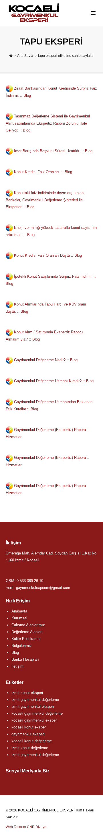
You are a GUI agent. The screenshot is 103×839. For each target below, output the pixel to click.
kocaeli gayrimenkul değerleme (37, 713)
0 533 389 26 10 (30, 581)
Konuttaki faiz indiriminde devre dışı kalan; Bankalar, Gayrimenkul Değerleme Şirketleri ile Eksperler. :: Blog (45, 200)
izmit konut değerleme (29, 748)
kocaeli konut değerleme (31, 741)
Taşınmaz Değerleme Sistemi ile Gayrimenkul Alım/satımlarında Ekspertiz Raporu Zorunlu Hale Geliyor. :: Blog (48, 123)
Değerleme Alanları (27, 632)
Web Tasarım (16, 827)
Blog (15, 652)
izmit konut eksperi (27, 693)
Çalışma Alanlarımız (28, 625)
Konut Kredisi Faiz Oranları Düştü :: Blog (48, 255)
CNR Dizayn (36, 827)
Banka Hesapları (25, 659)
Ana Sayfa (25, 56)
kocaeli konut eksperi (29, 727)
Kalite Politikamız (26, 639)
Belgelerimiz (21, 645)
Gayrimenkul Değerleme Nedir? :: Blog (46, 360)
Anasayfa (19, 611)
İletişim (17, 666)
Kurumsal (19, 618)
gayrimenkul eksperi (28, 734)
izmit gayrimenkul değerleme (35, 699)
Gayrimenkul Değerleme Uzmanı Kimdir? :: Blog (54, 381)
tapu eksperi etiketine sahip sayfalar (66, 56)
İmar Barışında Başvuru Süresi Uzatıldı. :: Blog (53, 151)
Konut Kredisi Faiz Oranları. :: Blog (43, 172)
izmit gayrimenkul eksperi (32, 706)
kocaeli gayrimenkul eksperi (34, 720)
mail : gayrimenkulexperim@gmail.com (38, 587)
